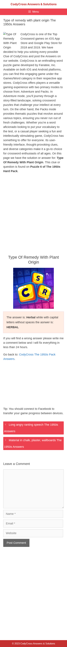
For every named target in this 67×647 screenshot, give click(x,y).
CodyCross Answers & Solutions (34, 4)
